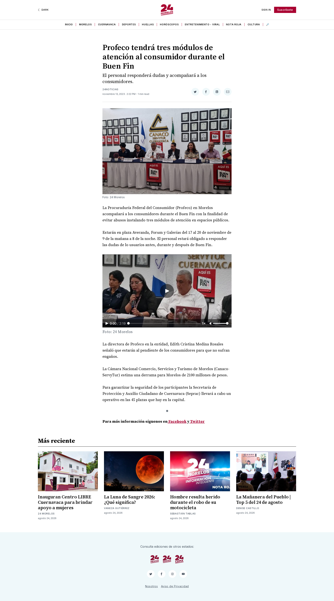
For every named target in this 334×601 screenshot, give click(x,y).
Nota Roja (233, 24)
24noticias (110, 89)
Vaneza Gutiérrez (117, 508)
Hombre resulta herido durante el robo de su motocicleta (195, 502)
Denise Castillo (247, 508)
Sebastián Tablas (183, 513)
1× (204, 323)
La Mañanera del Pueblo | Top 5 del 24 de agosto (263, 499)
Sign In (266, 9)
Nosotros (151, 586)
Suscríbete (285, 9)
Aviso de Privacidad (175, 586)
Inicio (69, 24)
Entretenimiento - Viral (202, 24)
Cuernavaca (107, 24)
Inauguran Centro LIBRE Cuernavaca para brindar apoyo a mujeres (65, 502)
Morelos (85, 24)
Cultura (254, 24)
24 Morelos (46, 513)
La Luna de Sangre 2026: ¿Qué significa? (129, 499)
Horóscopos (169, 24)
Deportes (129, 24)
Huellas (148, 24)
